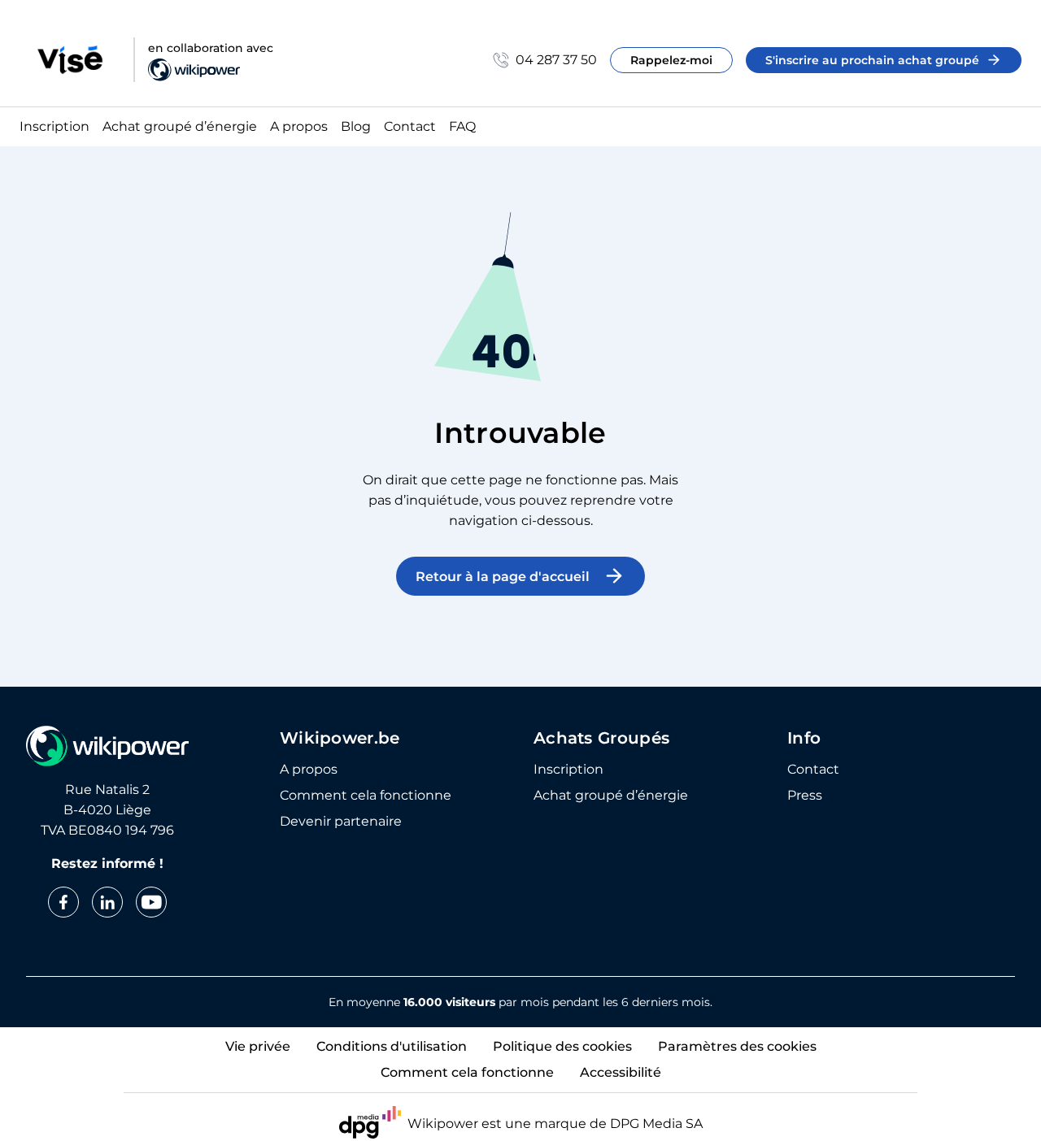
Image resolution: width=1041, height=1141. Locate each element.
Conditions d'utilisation (391, 1046)
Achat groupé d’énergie (179, 127)
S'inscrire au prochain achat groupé (872, 60)
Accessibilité (620, 1072)
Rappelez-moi (671, 60)
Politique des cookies (562, 1046)
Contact (410, 127)
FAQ (462, 127)
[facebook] (63, 902)
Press (804, 795)
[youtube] (151, 902)
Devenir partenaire (341, 821)
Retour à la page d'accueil (503, 576)
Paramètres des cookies (737, 1046)
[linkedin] (107, 902)
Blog (356, 127)
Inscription (54, 127)
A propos (299, 127)
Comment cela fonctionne (365, 795)
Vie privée (257, 1046)
